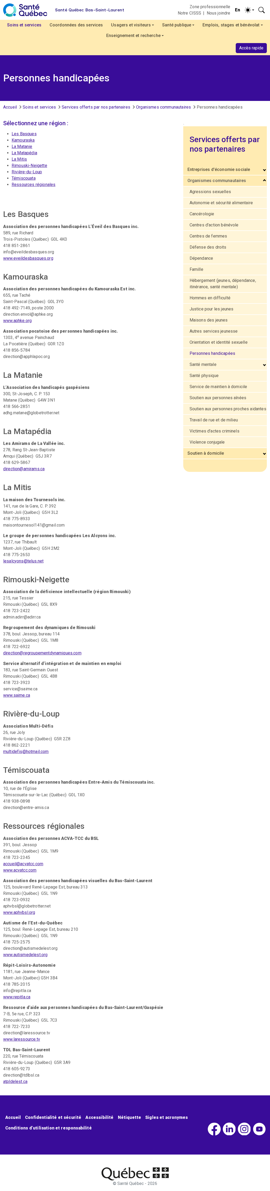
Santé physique (204, 375)
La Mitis (19, 159)
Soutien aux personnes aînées (218, 397)
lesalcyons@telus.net (23, 561)
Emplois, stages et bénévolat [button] (230, 24)
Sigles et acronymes (166, 1117)
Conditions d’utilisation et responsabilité (48, 1127)
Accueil (10, 107)
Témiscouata (24, 178)
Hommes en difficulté (210, 297)
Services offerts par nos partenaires (96, 107)
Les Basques (24, 133)
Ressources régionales (33, 184)
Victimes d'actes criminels (214, 431)
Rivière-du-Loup (27, 171)
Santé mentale (203, 364)
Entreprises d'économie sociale (218, 169)
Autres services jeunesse (214, 331)
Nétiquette (129, 1117)
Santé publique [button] (176, 24)
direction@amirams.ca (24, 468)
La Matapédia (24, 152)
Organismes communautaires (163, 107)
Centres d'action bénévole (214, 224)
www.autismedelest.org (25, 954)
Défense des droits (208, 247)
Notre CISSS (189, 13)
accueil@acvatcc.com (23, 863)
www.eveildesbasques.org (28, 258)
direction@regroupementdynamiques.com (42, 652)
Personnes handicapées (212, 353)
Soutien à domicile (205, 453)
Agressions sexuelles (210, 191)
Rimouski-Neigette (29, 165)
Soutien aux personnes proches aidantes (228, 408)
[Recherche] (261, 10)
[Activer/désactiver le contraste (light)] (249, 10)
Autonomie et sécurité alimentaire (221, 202)
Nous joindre (218, 13)
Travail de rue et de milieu (214, 419)
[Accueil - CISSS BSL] (135, 1173)
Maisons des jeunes (209, 320)
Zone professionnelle (210, 6)
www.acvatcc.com (19, 870)
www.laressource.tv (21, 1039)
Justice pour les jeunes (212, 308)
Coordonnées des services (76, 24)
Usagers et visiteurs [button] (131, 24)
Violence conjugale (207, 442)
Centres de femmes (208, 236)
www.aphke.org (17, 320)
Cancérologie (202, 213)
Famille (196, 269)
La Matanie (22, 146)
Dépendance (201, 258)
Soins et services (39, 107)
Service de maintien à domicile (218, 386)
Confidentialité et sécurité (53, 1117)
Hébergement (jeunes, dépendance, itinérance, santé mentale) (223, 283)
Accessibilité (99, 1117)
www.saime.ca (16, 695)
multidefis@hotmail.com (26, 751)
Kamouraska (23, 140)
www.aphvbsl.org (19, 912)
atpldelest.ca (15, 1081)
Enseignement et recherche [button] (133, 35)
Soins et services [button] (24, 24)
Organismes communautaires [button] (216, 180)
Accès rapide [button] (251, 47)
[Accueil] (25, 10)
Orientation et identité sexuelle (219, 342)
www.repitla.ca (16, 996)
